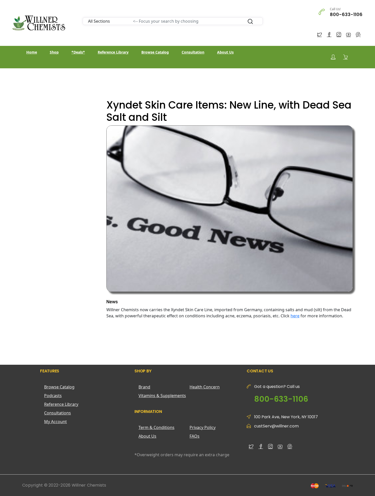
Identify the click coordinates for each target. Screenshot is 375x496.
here (295, 316)
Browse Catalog (155, 52)
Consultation (193, 52)
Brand (144, 387)
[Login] (333, 57)
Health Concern (205, 387)
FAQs (194, 436)
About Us (225, 52)
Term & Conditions (156, 427)
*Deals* (78, 52)
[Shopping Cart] (345, 57)
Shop (54, 52)
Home (31, 52)
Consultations (57, 413)
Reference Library (113, 52)
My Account (55, 421)
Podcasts (53, 395)
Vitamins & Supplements (162, 395)
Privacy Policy (203, 427)
